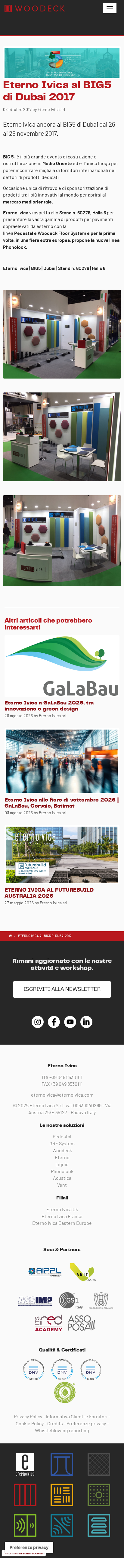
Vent (62, 1185)
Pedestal (62, 1136)
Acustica (62, 1178)
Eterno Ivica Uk (62, 1209)
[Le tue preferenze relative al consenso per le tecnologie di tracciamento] (29, 1547)
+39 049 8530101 (65, 1077)
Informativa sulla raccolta (24, 1553)
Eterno (62, 1157)
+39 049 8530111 (67, 1084)
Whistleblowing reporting (62, 1430)
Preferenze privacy (86, 1423)
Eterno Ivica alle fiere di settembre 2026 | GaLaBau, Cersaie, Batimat (62, 803)
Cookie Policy (30, 1423)
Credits (55, 1423)
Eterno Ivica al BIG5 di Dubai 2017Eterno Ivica (35, 8)
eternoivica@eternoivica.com (62, 1095)
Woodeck (62, 1150)
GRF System (62, 1143)
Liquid (62, 1164)
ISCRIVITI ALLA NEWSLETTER (62, 989)
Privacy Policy (28, 1416)
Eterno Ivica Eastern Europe (62, 1223)
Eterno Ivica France (62, 1216)
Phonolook (62, 1171)
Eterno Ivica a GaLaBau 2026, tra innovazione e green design (49, 706)
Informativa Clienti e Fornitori (76, 1416)
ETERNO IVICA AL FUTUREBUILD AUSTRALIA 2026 (49, 893)
